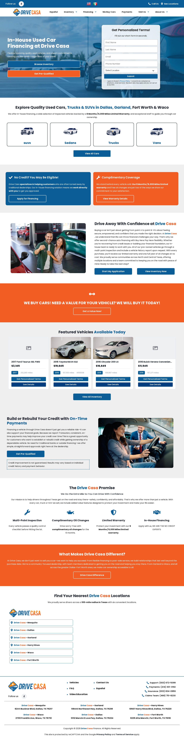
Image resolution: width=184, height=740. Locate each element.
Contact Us (102, 682)
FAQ (71, 688)
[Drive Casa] (27, 12)
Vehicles (74, 682)
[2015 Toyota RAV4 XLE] (71, 363)
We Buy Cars (109, 11)
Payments (127, 11)
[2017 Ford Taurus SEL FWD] (29, 363)
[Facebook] (21, 3)
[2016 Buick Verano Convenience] (155, 363)
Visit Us (142, 11)
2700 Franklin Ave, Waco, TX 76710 (34, 718)
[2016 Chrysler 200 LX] (113, 363)
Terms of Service (125, 734)
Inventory (69, 11)
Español (54, 11)
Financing (88, 11)
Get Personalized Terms (29, 379)
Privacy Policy (125, 81)
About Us (159, 11)
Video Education (78, 694)
